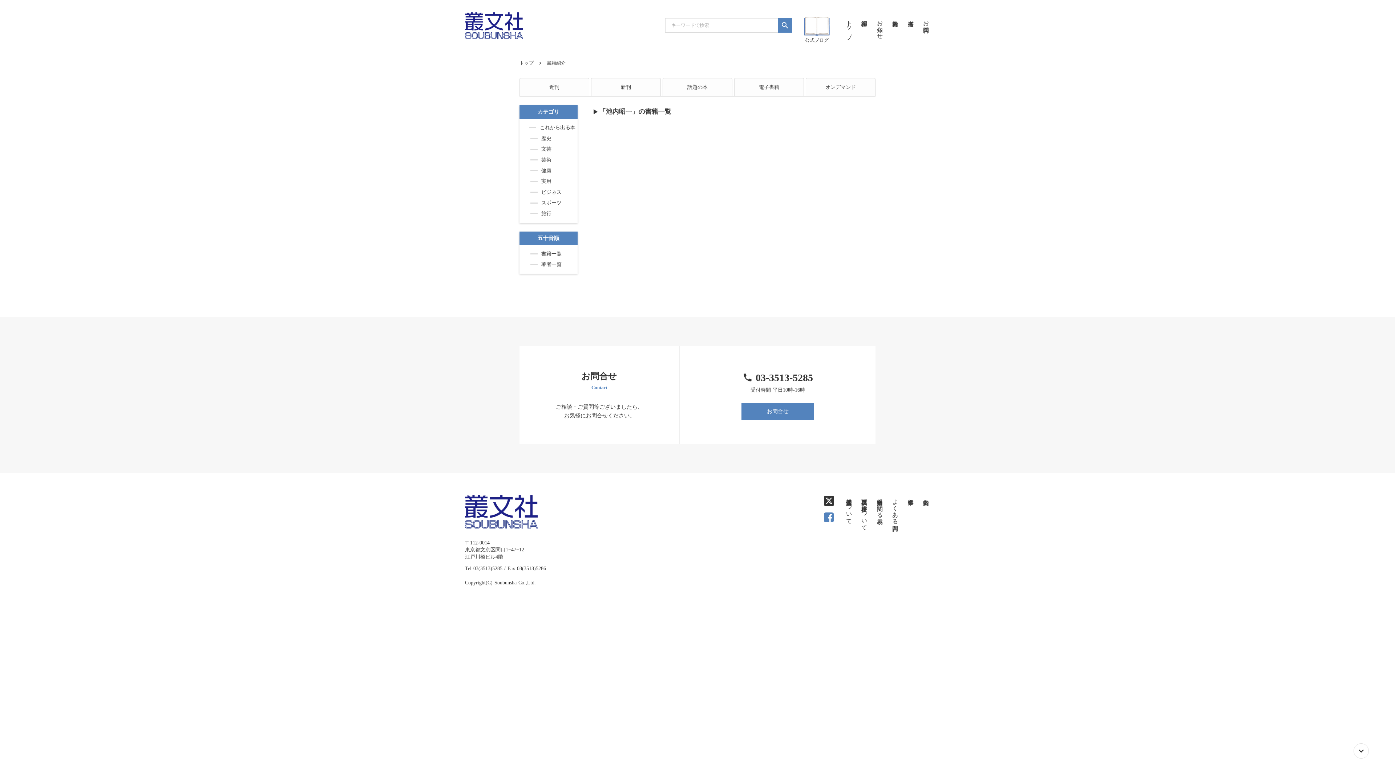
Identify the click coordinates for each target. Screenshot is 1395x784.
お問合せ (778, 411)
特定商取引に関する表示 (880, 505)
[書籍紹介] (864, 14)
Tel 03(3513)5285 (483, 568)
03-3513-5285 (784, 377)
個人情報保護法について (849, 508)
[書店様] (910, 14)
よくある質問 (895, 508)
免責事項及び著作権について (864, 511)
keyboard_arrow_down (1361, 751)
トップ (526, 63)
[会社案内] (895, 14)
